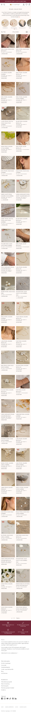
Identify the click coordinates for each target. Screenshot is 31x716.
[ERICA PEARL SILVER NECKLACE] (23, 138)
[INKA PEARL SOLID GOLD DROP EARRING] (8, 357)
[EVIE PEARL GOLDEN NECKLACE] (23, 333)
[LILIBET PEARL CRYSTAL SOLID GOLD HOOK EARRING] (8, 210)
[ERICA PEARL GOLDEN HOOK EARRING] (23, 89)
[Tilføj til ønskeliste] (13, 36)
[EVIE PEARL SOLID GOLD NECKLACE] (23, 527)
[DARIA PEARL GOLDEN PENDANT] (8, 599)
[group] (5, 24)
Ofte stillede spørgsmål (6, 682)
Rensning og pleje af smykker (7, 688)
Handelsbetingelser (5, 667)
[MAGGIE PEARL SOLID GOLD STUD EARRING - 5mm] (23, 283)
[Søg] (5, 4)
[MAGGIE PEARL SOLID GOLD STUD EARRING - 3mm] (23, 550)
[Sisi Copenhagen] (15, 4)
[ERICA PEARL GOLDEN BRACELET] (8, 89)
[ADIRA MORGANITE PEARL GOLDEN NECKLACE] (8, 550)
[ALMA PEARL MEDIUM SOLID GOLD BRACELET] (23, 599)
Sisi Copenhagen (7, 711)
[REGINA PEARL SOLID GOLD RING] (8, 283)
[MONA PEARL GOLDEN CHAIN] (8, 575)
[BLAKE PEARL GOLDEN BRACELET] (23, 210)
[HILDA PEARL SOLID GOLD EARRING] (23, 162)
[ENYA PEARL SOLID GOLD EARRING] (8, 162)
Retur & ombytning (5, 684)
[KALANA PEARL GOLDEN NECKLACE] (23, 357)
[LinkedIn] (15, 698)
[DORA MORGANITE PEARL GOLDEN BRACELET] (8, 259)
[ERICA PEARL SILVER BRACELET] (23, 235)
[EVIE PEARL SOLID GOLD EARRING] (8, 503)
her (19, 17)
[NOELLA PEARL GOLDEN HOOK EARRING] (23, 479)
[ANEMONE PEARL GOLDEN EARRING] (23, 406)
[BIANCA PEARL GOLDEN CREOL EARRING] (8, 455)
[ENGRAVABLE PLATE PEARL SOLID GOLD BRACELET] (23, 575)
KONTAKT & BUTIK (23, 707)
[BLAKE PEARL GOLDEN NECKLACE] (23, 113)
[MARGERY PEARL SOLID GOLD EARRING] (8, 430)
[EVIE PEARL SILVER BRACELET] (23, 381)
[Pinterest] (13, 698)
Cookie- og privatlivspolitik (7, 669)
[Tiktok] (10, 698)
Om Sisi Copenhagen (5, 663)
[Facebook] (2, 698)
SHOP (2, 707)
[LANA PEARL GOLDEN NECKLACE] (8, 333)
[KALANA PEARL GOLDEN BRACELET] (8, 381)
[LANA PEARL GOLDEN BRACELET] (23, 430)
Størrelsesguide (4, 686)
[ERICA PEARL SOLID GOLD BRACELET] (8, 41)
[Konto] (23, 4)
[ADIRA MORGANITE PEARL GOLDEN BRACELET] (8, 406)
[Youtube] (7, 698)
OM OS (16, 707)
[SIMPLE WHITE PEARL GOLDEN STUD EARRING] (8, 186)
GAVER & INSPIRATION (9, 707)
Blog (2, 671)
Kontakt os (3, 690)
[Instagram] (5, 698)
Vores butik (3, 665)
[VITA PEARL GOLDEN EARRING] (8, 64)
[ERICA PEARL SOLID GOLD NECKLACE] (23, 41)
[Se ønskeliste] (26, 4)
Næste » (18, 618)
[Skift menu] (1, 4)
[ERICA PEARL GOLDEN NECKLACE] (23, 64)
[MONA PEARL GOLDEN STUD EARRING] (8, 138)
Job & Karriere (4, 673)
